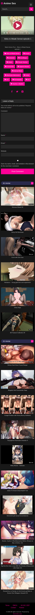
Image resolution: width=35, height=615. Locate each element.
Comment (4, 111)
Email (3, 143)
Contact (13, 607)
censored (11, 58)
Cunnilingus (23, 58)
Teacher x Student (18, 84)
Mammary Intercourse (13, 75)
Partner (21, 607)
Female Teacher (22, 62)
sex (28, 79)
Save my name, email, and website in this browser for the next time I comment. (17, 165)
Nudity (27, 75)
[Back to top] (29, 609)
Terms (7, 605)
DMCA (15, 605)
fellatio (10, 62)
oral (7, 79)
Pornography (18, 79)
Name (3, 135)
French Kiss (10, 66)
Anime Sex (9, 3)
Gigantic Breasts (24, 66)
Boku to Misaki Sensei (13, 53)
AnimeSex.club (17, 614)
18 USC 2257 (25, 605)
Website (3, 151)
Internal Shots (18, 71)
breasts (27, 53)
